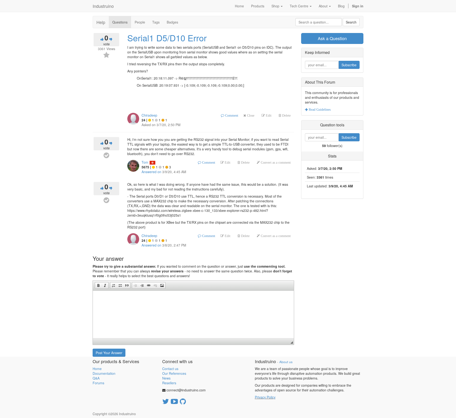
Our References (174, 373)
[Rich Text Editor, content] (193, 314)
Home (97, 368)
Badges (172, 22)
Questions (120, 22)
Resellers (169, 382)
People (140, 22)
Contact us (170, 368)
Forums (98, 382)
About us (286, 362)
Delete (286, 115)
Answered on (151, 171)
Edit (268, 115)
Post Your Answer (109, 352)
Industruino (103, 6)
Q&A (96, 378)
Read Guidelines (319, 109)
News (166, 378)
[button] (98, 285)
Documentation (104, 373)
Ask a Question (332, 38)
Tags (156, 22)
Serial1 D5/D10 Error (167, 38)
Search (351, 22)
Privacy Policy (265, 397)
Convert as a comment (275, 162)
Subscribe (349, 64)
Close (250, 115)
